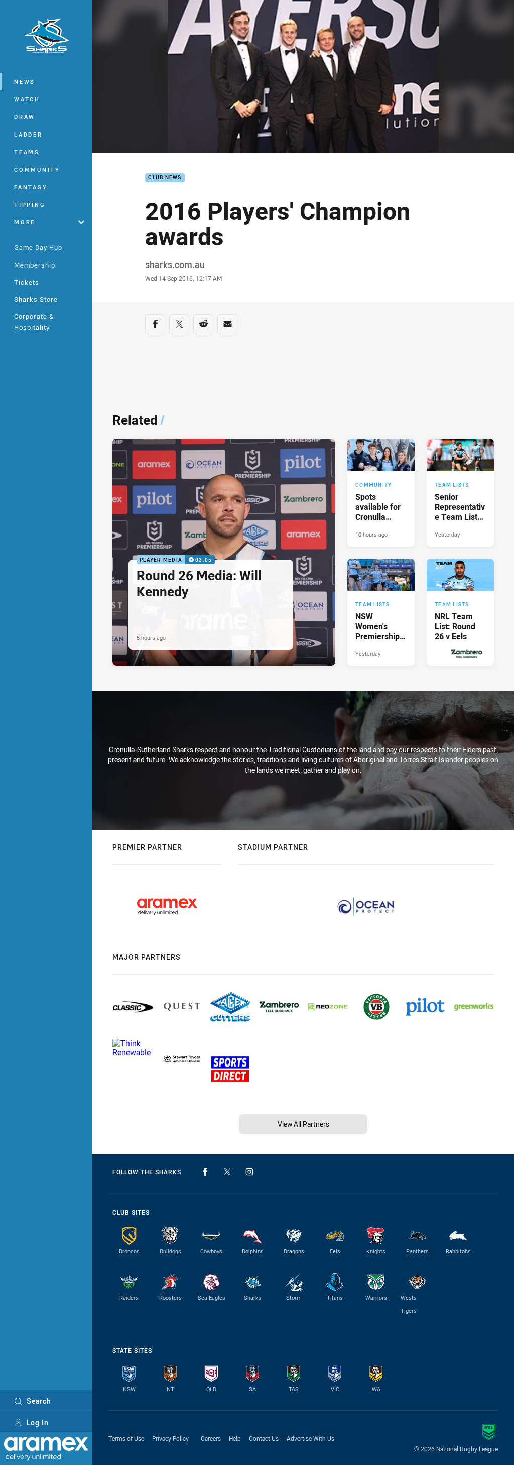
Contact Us (264, 1438)
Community (37, 169)
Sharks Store (36, 299)
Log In (38, 1422)
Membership (34, 265)
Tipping (29, 204)
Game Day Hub (38, 247)
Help (235, 1438)
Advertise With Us (310, 1438)
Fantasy (30, 187)
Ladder (28, 134)
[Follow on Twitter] (227, 1172)
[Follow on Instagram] (249, 1172)
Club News (164, 178)
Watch (27, 99)
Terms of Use (126, 1438)
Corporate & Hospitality (34, 321)
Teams (27, 152)
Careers (211, 1438)
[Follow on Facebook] (205, 1172)
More (24, 222)
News (24, 81)
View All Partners (303, 1124)
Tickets (26, 282)
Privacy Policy (170, 1438)
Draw (24, 116)
